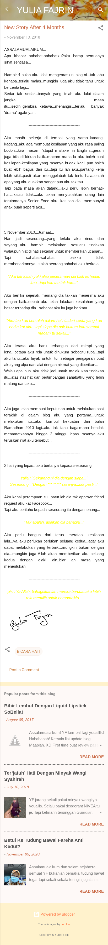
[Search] (101, 11)
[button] (101, 29)
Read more (91, 757)
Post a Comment (24, 669)
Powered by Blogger (57, 914)
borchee (65, 924)
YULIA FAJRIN (45, 10)
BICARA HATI (28, 651)
